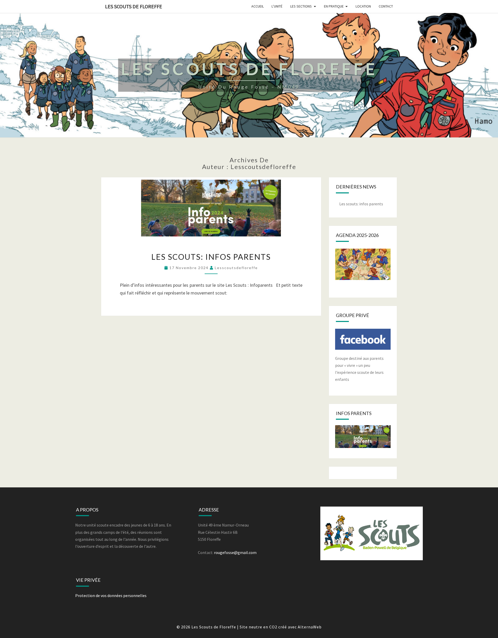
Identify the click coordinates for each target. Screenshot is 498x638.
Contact (386, 6)
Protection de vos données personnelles (111, 595)
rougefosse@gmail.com (235, 552)
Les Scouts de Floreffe (133, 6)
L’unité (277, 6)
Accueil (257, 6)
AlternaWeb (310, 626)
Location (363, 6)
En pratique (334, 6)
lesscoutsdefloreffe (236, 267)
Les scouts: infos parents (211, 256)
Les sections (301, 6)
